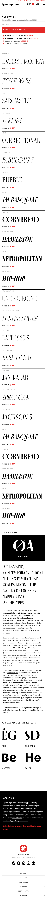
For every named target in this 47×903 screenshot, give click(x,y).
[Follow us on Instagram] (24, 864)
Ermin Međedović (18, 20)
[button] (23, 873)
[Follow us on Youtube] (28, 864)
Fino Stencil (12, 672)
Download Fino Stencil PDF (16, 44)
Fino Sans (38, 670)
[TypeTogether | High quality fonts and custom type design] (23, 848)
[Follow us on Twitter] (14, 864)
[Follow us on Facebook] (19, 864)
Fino (31, 670)
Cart (30, 4)
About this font (7, 24)
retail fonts (17, 817)
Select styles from (16, 41)
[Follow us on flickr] (33, 864)
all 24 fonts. (15, 29)
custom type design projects (15, 820)
